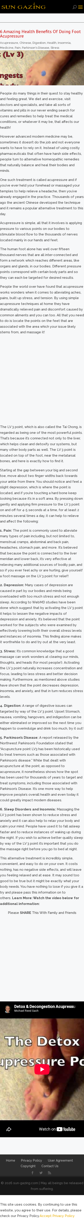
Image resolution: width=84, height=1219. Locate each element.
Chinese (25, 42)
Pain (18, 47)
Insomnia (64, 42)
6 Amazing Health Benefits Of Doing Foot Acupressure (40, 34)
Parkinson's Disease (35, 47)
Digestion (39, 42)
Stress (55, 47)
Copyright (28, 1166)
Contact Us (49, 1166)
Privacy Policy (31, 1160)
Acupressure (9, 42)
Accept (46, 1216)
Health (51, 42)
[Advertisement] (42, 958)
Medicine (6, 47)
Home (10, 1160)
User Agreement (60, 1160)
